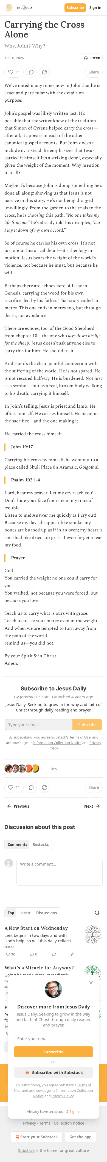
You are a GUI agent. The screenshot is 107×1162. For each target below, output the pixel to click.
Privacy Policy (63, 1095)
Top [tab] (11, 912)
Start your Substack (39, 1136)
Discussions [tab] (46, 912)
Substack (26, 1150)
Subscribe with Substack (57, 1072)
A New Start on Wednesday (36, 928)
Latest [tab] (25, 912)
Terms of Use (80, 737)
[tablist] (28, 844)
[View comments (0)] (31, 72)
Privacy (29, 1123)
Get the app (80, 1136)
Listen (94, 57)
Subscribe (75, 7)
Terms (44, 1123)
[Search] (97, 912)
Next (88, 806)
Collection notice (69, 1123)
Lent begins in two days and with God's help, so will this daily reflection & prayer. (40, 937)
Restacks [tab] (41, 844)
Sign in (95, 7)
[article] (53, 941)
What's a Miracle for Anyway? (39, 968)
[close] (91, 982)
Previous (21, 806)
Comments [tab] (17, 844)
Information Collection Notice (57, 742)
